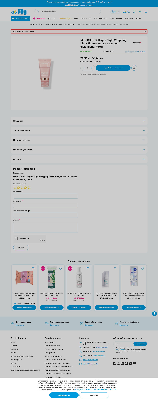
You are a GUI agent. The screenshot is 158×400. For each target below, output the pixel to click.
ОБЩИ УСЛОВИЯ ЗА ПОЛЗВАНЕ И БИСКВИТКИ (95, 389)
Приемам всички (64, 395)
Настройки (94, 395)
